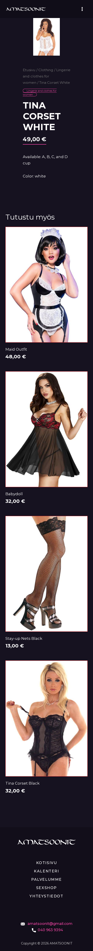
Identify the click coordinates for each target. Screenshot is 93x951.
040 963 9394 (50, 930)
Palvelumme (46, 879)
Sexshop (46, 888)
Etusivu (29, 70)
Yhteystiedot (46, 896)
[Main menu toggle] (82, 9)
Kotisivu (46, 863)
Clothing (45, 70)
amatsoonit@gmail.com (49, 923)
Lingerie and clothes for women (46, 76)
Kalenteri (46, 871)
